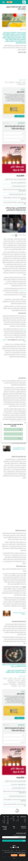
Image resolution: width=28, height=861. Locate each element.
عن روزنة (20, 850)
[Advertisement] (14, 65)
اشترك (23, 841)
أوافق (22, 855)
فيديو (8, 820)
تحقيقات (25, 819)
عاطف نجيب (23, 680)
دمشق (24, 678)
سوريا (24, 82)
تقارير (25, 818)
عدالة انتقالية (23, 826)
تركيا (6, 82)
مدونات (25, 821)
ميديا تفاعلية (4, 826)
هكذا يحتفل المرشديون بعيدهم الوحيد (19, 186)
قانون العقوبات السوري (21, 682)
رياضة (4, 818)
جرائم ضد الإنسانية (10, 680)
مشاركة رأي (23, 828)
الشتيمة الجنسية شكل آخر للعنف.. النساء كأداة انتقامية (15, 179)
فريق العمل (12, 850)
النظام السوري (11, 82)
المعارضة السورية (18, 82)
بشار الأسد (10, 678)
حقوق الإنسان (5, 684)
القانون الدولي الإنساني (12, 682)
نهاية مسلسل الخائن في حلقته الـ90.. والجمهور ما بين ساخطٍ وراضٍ (14, 203)
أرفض (14, 855)
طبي (18, 818)
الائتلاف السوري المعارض (21, 84)
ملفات (8, 819)
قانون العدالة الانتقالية (21, 684)
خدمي (13, 816)
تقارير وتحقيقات (23, 816)
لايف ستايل (17, 820)
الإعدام (19, 678)
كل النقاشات (7, 123)
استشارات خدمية (12, 818)
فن (4, 819)
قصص (25, 820)
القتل (19, 686)
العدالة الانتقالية (14, 686)
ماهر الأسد (5, 678)
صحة (18, 816)
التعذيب (24, 686)
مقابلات (7, 822)
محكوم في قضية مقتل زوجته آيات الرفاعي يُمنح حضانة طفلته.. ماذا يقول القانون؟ (14, 190)
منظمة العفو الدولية (13, 684)
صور (14, 828)
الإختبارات (5, 828)
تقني (13, 819)
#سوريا (24, 329)
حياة (4, 816)
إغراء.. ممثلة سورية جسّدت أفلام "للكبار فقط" (17, 194)
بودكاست (5, 829)
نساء (18, 819)
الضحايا (15, 678)
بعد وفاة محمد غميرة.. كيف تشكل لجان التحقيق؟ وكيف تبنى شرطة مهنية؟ (14, 198)
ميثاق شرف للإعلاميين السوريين (5, 850)
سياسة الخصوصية (24, 850)
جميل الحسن (17, 680)
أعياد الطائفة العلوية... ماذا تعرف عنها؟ (18, 182)
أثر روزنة (16, 850)
